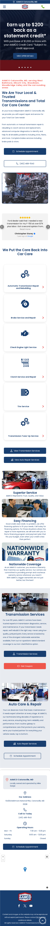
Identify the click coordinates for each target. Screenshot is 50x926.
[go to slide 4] (27, 67)
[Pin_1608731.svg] (7, 779)
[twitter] (25, 906)
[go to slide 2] (22, 67)
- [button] (3, 860)
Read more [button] (25, 229)
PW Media (39, 917)
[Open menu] (4, 6)
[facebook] (19, 906)
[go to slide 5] (30, 67)
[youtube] (31, 906)
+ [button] (3, 856)
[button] (2, 227)
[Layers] (47, 856)
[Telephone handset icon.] (43, 6)
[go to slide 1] (19, 67)
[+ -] (25, 872)
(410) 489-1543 (25, 817)
